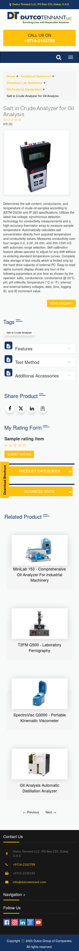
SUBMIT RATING (19, 454)
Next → (51, 812)
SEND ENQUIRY (61, 303)
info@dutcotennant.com (29, 882)
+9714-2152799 (39, 40)
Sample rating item (24, 439)
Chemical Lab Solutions (24, 83)
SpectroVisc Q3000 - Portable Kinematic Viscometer (39, 717)
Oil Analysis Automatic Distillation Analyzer (39, 788)
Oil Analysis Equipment (24, 89)
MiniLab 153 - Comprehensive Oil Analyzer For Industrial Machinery (39, 574)
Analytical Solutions (36, 76)
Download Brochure (4, 480)
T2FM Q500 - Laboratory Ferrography (39, 647)
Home (11, 76)
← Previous (31, 812)
